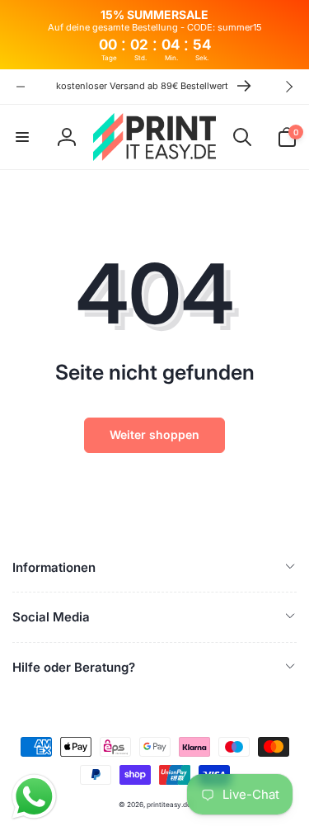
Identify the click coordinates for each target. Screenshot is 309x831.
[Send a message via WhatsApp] (34, 797)
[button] (22, 137)
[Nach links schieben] (20, 86)
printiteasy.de (169, 804)
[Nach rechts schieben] (288, 86)
